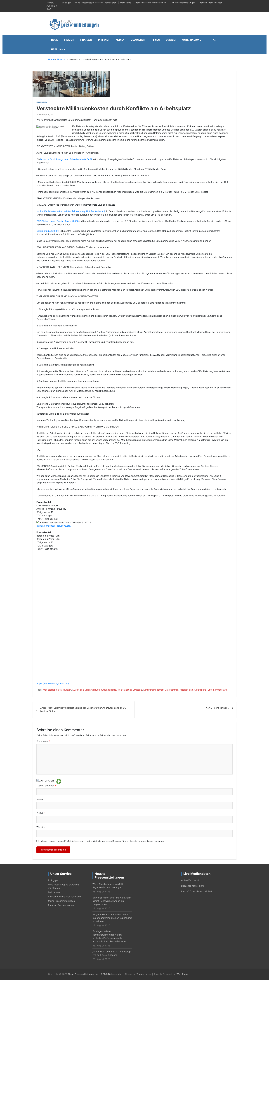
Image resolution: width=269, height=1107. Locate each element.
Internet (104, 39)
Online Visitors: (189, 753)
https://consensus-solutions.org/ (53, 525)
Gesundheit (138, 39)
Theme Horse (144, 847)
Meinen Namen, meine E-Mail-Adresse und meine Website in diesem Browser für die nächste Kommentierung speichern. (103, 713)
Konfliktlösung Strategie (130, 562)
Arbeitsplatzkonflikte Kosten (57, 562)
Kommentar (43, 614)
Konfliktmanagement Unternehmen (161, 562)
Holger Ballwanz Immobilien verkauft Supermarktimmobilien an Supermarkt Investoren (112, 790)
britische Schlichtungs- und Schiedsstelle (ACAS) (66, 159)
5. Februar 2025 (44, 114)
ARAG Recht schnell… (217, 580)
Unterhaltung (191, 39)
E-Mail (40, 686)
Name (40, 672)
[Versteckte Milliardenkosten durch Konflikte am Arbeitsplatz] (71, 83)
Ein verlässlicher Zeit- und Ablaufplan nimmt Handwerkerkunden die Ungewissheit (111, 773)
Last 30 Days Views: (192, 764)
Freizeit (69, 39)
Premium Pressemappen (210, 2)
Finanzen (86, 39)
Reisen (156, 39)
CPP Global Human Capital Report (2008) (57, 221)
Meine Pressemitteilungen (182, 2)
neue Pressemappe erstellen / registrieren (95, 2)
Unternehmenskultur (218, 562)
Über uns (57, 49)
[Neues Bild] (58, 653)
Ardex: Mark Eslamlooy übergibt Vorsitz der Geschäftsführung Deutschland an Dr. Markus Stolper (83, 582)
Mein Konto (125, 2)
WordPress (182, 847)
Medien (120, 39)
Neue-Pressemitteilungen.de (83, 847)
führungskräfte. (109, 562)
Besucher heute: (190, 758)
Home (54, 39)
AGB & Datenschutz (111, 847)
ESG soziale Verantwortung (86, 562)
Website (40, 699)
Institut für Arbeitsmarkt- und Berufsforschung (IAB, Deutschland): (71, 211)
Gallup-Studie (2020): (47, 231)
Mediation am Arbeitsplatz (193, 562)
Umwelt (171, 39)
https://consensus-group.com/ (52, 556)
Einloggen (66, 2)
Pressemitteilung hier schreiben (150, 2)
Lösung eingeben (46, 658)
